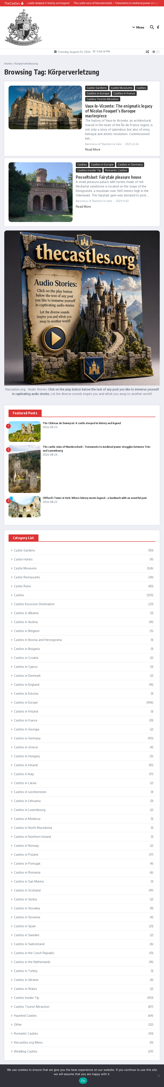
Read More (92, 149)
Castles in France (124, 93)
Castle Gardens (97, 87)
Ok (83, 1080)
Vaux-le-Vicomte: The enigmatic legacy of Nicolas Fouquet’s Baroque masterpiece (118, 110)
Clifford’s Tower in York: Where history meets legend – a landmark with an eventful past (95, 498)
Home (8, 63)
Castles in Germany (130, 164)
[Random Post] (147, 51)
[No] (159, 1076)
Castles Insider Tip (89, 170)
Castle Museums (121, 87)
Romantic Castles (116, 170)
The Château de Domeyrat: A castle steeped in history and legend (82, 423)
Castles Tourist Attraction (103, 99)
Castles (141, 87)
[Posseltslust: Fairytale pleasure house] (41, 192)
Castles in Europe (98, 93)
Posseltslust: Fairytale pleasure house (109, 177)
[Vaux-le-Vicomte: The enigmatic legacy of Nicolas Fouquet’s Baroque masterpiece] (45, 107)
